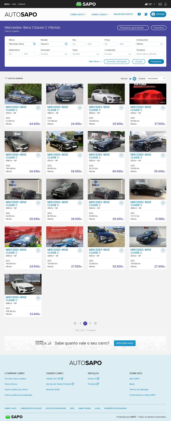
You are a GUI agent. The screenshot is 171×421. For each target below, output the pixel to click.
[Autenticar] (160, 4)
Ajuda (132, 384)
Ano (74, 40)
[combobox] (21, 44)
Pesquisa (140, 50)
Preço (107, 40)
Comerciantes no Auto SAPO (142, 395)
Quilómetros (14, 50)
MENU (6, 4)
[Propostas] (146, 14)
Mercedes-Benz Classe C (16, 110)
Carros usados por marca (16, 389)
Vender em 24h (53, 378)
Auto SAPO (134, 378)
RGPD (72, 408)
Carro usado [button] (99, 14)
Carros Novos (11, 384)
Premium (92, 384)
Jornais (21, 4)
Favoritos (158, 27)
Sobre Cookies (84, 408)
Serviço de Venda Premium (59, 384)
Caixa (75, 50)
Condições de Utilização (31, 408)
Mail (14, 4)
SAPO (14, 417)
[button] (95, 61)
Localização (109, 50)
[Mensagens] (139, 14)
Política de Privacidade (56, 408)
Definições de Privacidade (115, 408)
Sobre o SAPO (10, 408)
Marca (12, 40)
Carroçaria (45, 50)
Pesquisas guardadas (132, 27)
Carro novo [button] (77, 14)
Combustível (142, 40)
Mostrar (124, 79)
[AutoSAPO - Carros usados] (21, 14)
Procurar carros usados (15, 378)
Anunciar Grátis (123, 14)
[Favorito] (38, 108)
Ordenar (142, 79)
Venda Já (92, 378)
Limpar (139, 61)
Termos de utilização (138, 389)
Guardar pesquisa (116, 61)
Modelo (44, 40)
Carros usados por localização (18, 395)
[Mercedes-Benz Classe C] (23, 94)
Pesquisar (156, 61)
